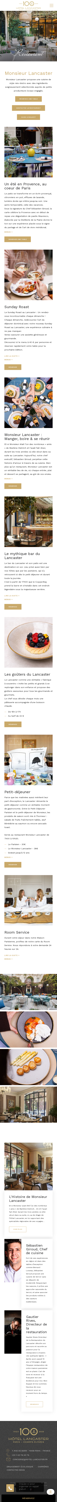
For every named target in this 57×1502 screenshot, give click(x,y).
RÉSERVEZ (13, 724)
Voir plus (17, 1229)
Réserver (13, 367)
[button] (11, 133)
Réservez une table (28, 99)
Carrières (43, 1467)
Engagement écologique (20, 1467)
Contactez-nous (16, 1470)
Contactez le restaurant (28, 108)
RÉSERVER (13, 865)
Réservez (13, 607)
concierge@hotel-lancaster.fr (30, 1459)
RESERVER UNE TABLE (18, 239)
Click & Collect (28, 117)
